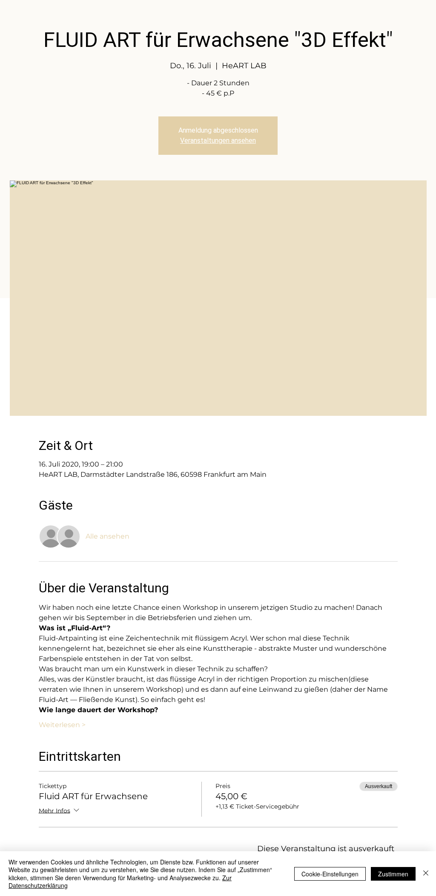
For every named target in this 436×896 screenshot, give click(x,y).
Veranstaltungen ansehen (218, 140)
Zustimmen (393, 874)
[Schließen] (426, 873)
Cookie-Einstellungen (330, 874)
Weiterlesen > (62, 725)
